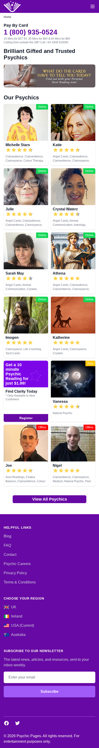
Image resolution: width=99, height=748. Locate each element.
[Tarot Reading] (49, 75)
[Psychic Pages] (12, 6)
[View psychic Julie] (26, 199)
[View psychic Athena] (73, 263)
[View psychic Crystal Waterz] (73, 199)
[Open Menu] (92, 6)
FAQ (7, 545)
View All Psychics (49, 499)
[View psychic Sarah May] (26, 263)
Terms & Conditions (20, 582)
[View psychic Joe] (26, 455)
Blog (7, 536)
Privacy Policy (15, 573)
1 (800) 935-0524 (30, 32)
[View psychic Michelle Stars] (26, 134)
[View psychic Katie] (73, 134)
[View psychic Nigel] (73, 455)
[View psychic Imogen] (26, 327)
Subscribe (49, 691)
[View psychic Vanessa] (26, 391)
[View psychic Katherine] (73, 327)
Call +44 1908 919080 (54, 42)
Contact (10, 555)
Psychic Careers (17, 564)
